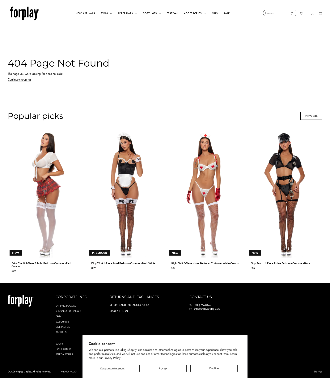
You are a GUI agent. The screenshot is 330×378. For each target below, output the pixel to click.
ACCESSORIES (193, 13)
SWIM (105, 13)
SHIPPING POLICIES (66, 306)
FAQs (58, 316)
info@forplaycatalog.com (207, 309)
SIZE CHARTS (62, 321)
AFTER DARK (126, 13)
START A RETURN (64, 354)
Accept (163, 368)
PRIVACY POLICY (69, 371)
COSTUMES (150, 13)
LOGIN (59, 343)
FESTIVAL (172, 13)
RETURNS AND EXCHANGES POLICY (129, 305)
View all (311, 116)
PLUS (214, 13)
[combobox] (279, 13)
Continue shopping (19, 79)
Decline (213, 368)
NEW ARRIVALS (85, 13)
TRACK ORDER (63, 349)
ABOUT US (61, 332)
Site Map (318, 371)
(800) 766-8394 (202, 305)
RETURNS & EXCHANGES (68, 311)
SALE (227, 13)
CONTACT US (63, 327)
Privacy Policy (112, 358)
